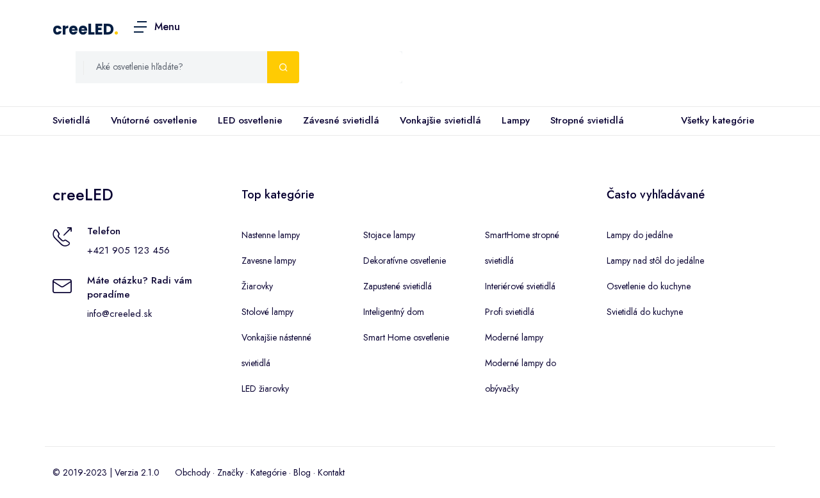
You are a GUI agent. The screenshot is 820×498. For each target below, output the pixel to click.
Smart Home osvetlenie (406, 337)
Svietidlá (71, 120)
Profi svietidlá (509, 311)
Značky (230, 472)
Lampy (516, 120)
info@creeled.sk (119, 314)
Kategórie (268, 472)
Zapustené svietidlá (397, 286)
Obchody (192, 472)
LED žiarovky (265, 388)
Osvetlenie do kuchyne (649, 286)
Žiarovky (257, 286)
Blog (302, 472)
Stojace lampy (389, 235)
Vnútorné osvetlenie (154, 120)
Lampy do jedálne (640, 235)
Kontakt (331, 472)
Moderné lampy (514, 337)
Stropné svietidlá (587, 120)
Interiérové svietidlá (520, 286)
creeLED (83, 29)
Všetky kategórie (718, 120)
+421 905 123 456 (128, 250)
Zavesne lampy (269, 260)
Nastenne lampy (271, 235)
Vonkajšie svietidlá (440, 120)
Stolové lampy (267, 311)
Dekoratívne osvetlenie (404, 260)
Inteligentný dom (393, 311)
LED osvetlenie (250, 120)
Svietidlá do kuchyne (645, 311)
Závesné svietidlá (341, 120)
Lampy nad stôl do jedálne (655, 260)
